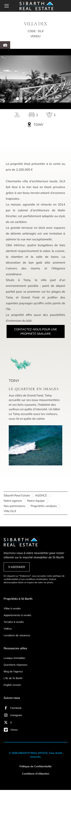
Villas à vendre (12, 608)
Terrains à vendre (14, 622)
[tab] (5, 45)
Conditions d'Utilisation (35, 773)
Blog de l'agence (13, 671)
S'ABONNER (16, 567)
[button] (8, 5)
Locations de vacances (17, 635)
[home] (35, 6)
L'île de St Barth (13, 678)
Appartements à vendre (17, 615)
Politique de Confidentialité (35, 766)
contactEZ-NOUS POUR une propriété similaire (35, 331)
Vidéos (8, 628)
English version (12, 684)
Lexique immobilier (14, 658)
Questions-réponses (15, 664)
